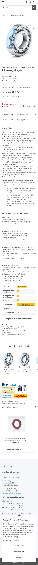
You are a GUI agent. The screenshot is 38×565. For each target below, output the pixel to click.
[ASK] (19, 309)
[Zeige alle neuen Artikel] (35, 407)
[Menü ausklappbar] (3, 1)
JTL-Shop (22, 562)
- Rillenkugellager (21, 286)
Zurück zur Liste (8, 15)
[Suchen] (34, 7)
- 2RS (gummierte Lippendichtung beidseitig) (26, 304)
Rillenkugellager (14, 78)
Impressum (7, 540)
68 (17, 296)
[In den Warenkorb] (3, 22)
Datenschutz (17, 540)
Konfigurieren (19, 551)
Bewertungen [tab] (22, 114)
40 (17, 291)
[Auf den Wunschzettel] (32, 27)
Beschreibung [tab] (7, 114)
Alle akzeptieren (19, 546)
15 (17, 300)
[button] (26, 2)
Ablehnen (19, 557)
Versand (18, 96)
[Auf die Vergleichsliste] (27, 27)
